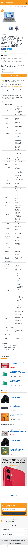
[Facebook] (9, 525)
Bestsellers (4, 390)
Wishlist (5, 55)
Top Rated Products (7, 424)
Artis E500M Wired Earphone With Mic (17, 414)
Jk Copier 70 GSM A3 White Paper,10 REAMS (16, 381)
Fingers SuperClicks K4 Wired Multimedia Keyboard (17, 405)
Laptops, (17, 60)
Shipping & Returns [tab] (19, 90)
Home (2, 7)
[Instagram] (15, 525)
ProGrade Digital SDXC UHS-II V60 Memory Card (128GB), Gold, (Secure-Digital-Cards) (18, 449)
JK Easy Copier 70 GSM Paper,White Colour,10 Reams (17, 372)
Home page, (11, 60)
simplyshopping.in (4, 34)
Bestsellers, (10, 58)
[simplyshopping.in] (9, 2)
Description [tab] (7, 90)
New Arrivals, (14, 61)
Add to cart (15, 75)
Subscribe (14, 513)
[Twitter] (12, 525)
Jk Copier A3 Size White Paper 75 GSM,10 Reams (18, 362)
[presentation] (2, 495)
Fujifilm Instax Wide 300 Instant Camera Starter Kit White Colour (18, 430)
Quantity (3, 69)
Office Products (6, 357)
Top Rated (19, 61)
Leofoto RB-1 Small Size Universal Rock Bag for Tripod (18, 396)
